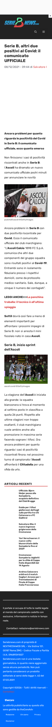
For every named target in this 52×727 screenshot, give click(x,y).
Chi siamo (24, 715)
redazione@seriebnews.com (34, 628)
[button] (35, 32)
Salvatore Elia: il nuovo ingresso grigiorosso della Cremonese (27, 528)
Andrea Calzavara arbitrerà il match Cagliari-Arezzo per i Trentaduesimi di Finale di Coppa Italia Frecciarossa (29, 578)
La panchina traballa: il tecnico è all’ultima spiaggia (24, 302)
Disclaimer (10, 721)
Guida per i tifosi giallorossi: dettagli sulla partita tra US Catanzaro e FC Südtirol (29, 512)
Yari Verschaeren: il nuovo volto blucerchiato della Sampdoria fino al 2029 (29, 543)
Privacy (37, 715)
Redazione (10, 715)
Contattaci (8, 691)
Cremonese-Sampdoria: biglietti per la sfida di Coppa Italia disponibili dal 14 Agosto (29, 560)
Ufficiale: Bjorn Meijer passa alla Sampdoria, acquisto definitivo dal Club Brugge (29, 495)
